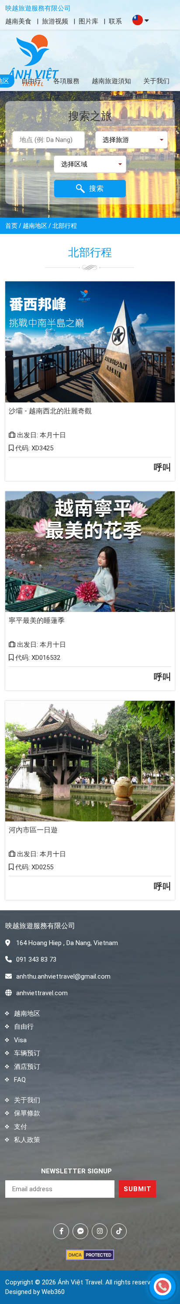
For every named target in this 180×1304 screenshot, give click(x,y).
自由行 (31, 81)
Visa (20, 1040)
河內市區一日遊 (33, 830)
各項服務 (66, 81)
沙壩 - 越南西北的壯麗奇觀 (50, 411)
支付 (20, 1127)
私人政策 (27, 1140)
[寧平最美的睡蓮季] (90, 551)
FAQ (20, 1080)
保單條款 (27, 1113)
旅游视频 (55, 21)
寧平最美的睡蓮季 (37, 620)
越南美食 (18, 21)
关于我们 (156, 81)
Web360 (53, 1292)
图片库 (88, 21)
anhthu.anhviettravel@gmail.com (63, 976)
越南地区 (27, 1013)
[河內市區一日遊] (90, 761)
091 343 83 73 (36, 959)
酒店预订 (27, 1067)
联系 (115, 21)
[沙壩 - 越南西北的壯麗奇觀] (90, 341)
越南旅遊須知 (111, 81)
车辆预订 (27, 1053)
